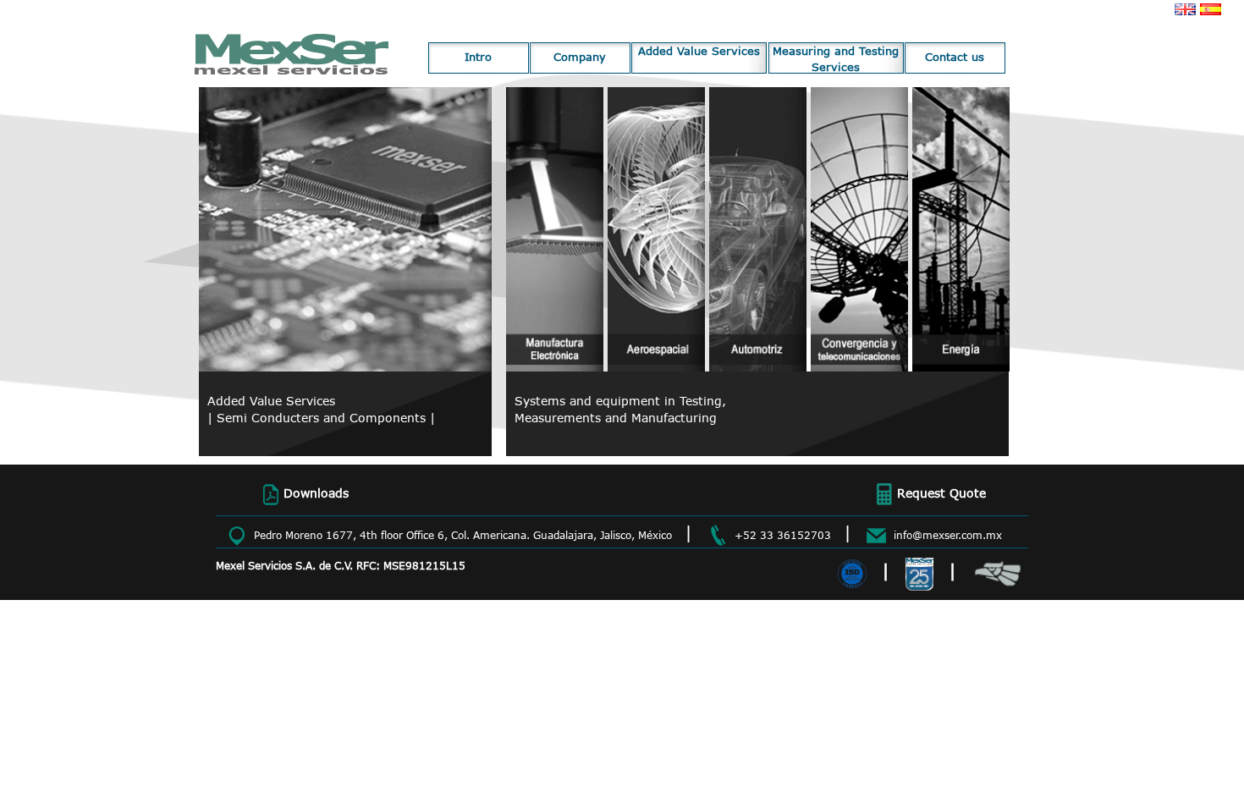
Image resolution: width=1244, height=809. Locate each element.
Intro (478, 56)
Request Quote (941, 493)
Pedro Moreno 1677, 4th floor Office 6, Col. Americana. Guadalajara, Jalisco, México (463, 535)
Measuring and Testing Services (836, 59)
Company (579, 56)
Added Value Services (699, 51)
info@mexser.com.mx (948, 535)
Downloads (316, 493)
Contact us (954, 56)
